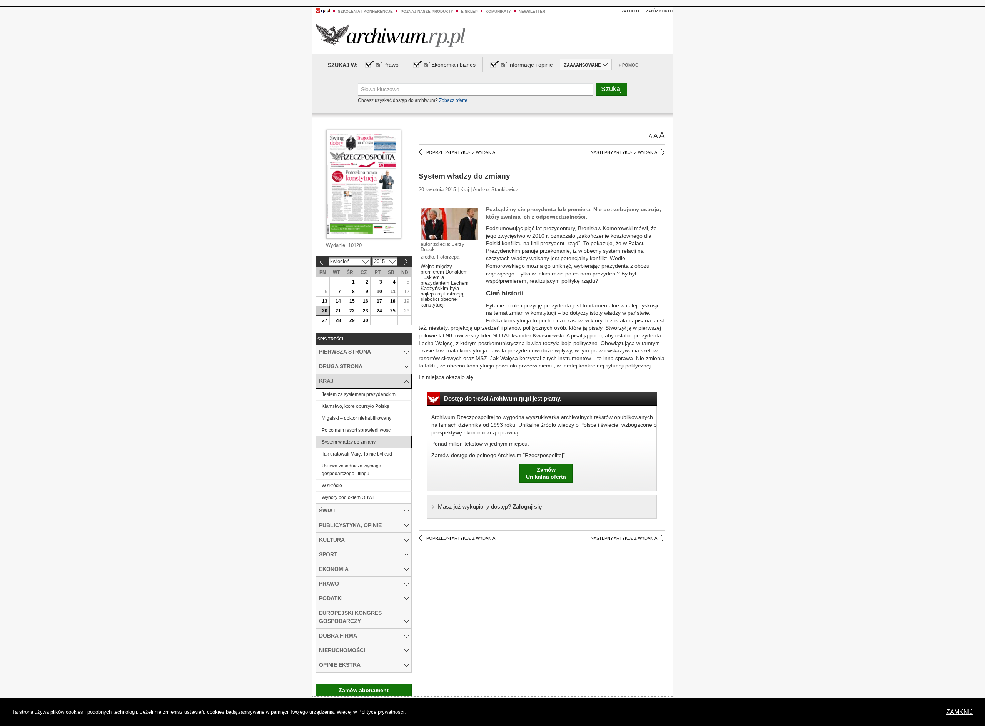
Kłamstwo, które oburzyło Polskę (355, 406)
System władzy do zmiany (349, 442)
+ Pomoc (628, 65)
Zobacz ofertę (453, 100)
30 (365, 320)
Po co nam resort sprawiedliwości (357, 430)
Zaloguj (630, 11)
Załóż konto (659, 11)
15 (352, 301)
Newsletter (532, 11)
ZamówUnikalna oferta (546, 473)
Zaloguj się (490, 506)
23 (365, 311)
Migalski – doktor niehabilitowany (356, 418)
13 (324, 301)
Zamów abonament (364, 690)
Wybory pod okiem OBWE (349, 497)
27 (324, 320)
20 (324, 311)
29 (352, 320)
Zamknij (959, 712)
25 (393, 311)
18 (393, 301)
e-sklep (469, 11)
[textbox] (475, 89)
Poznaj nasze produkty (427, 11)
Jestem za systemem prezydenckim (359, 394)
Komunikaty (498, 11)
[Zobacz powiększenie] (449, 223)
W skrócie (332, 485)
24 (379, 311)
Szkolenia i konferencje (365, 11)
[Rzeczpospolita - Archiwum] (390, 35)
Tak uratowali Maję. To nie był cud (357, 454)
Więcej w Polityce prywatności (370, 712)
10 (379, 291)
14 (338, 301)
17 (379, 301)
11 (393, 291)
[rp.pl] (323, 10)
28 (338, 320)
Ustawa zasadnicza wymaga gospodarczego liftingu (351, 469)
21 (338, 311)
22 (352, 311)
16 (365, 301)
